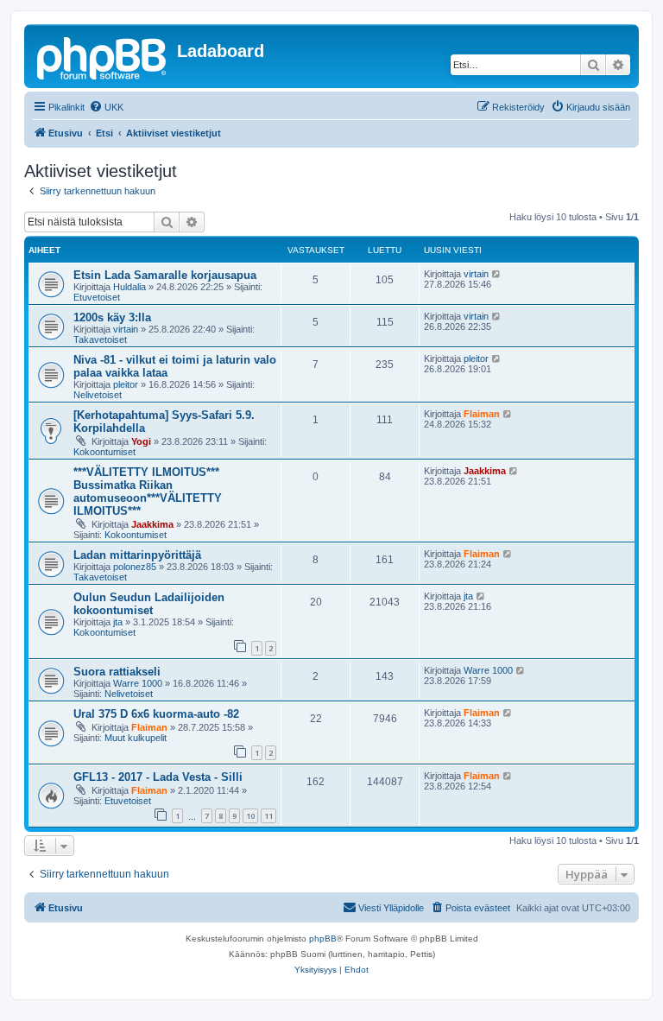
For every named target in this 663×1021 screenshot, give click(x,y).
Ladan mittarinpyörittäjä (137, 555)
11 (268, 815)
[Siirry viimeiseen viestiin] (496, 274)
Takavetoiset (100, 339)
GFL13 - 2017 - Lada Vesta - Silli (158, 777)
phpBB (323, 938)
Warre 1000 (137, 683)
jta (118, 622)
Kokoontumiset (104, 452)
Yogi (141, 441)
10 (250, 815)
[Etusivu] (102, 56)
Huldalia (129, 287)
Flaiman (482, 414)
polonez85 (134, 566)
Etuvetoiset (96, 297)
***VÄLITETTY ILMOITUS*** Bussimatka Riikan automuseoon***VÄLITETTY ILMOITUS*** (147, 491)
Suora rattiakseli (117, 671)
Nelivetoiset (97, 395)
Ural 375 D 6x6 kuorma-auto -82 (156, 713)
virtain (476, 274)
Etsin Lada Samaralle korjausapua (164, 275)
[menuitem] (106, 107)
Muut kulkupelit (135, 737)
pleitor (125, 384)
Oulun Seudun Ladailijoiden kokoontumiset (148, 604)
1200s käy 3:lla (112, 317)
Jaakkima (152, 524)
